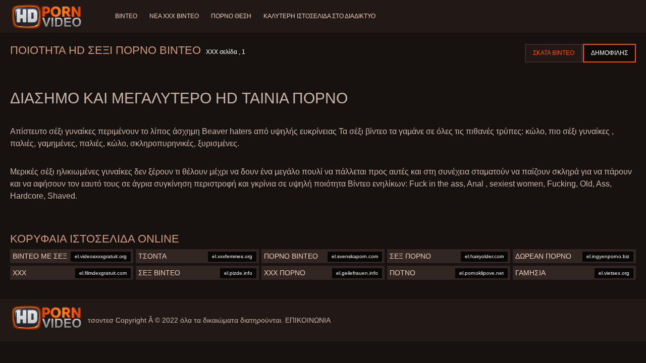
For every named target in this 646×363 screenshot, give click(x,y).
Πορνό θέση (231, 16)
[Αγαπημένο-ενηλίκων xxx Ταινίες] (48, 16)
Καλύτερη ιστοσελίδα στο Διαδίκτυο (319, 16)
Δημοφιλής (609, 52)
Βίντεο (126, 16)
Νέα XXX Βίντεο (174, 16)
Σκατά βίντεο (553, 52)
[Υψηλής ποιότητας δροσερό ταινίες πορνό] (46, 317)
